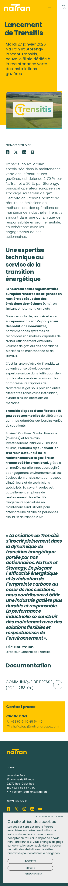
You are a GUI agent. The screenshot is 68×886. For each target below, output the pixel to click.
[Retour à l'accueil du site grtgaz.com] (18, 7)
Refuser (30, 868)
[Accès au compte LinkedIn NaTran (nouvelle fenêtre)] (32, 809)
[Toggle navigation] (49, 7)
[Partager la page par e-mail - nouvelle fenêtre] (32, 152)
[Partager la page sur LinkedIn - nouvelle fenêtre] (24, 152)
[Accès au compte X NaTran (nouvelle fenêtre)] (16, 809)
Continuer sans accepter (49, 817)
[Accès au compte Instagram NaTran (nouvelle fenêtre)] (24, 809)
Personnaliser (33, 873)
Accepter (30, 861)
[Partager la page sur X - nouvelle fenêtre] (16, 152)
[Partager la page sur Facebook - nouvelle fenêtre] (7, 152)
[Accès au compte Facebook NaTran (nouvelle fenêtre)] (8, 809)
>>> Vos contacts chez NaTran (27, 792)
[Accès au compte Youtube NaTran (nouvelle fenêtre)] (40, 809)
